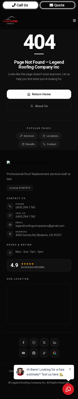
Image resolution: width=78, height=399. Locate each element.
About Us (41, 106)
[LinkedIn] (54, 342)
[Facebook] (23, 342)
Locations (52, 135)
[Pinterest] (33, 353)
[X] (44, 342)
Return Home (41, 94)
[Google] (54, 353)
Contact (51, 144)
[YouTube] (23, 353)
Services (29, 135)
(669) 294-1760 (25, 207)
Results (30, 144)
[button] (74, 20)
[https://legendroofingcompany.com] (10, 20)
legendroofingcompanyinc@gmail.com (40, 225)
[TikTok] (44, 353)
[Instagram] (33, 342)
